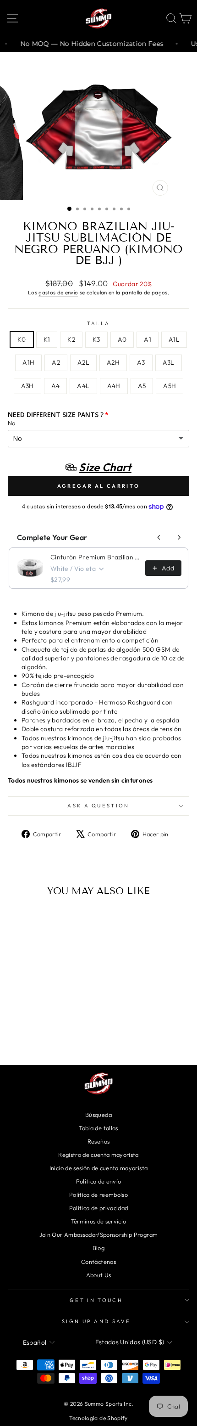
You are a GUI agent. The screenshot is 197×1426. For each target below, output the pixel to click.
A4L (83, 386)
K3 (96, 339)
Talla (98, 323)
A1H (28, 362)
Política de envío (98, 1181)
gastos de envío (58, 292)
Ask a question (98, 805)
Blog (98, 1247)
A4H (113, 386)
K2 (71, 339)
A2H (113, 362)
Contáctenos (98, 1261)
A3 (141, 362)
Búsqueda (98, 1114)
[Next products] (179, 537)
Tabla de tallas (98, 1128)
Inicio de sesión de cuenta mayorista (98, 1168)
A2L (83, 362)
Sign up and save (96, 1321)
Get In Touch (96, 1300)
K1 (47, 339)
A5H (169, 386)
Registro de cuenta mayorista (98, 1154)
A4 (55, 386)
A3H (27, 386)
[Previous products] (159, 537)
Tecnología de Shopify (98, 1418)
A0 (122, 339)
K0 (21, 339)
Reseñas (98, 1141)
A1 (147, 339)
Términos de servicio (98, 1221)
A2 (56, 362)
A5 (142, 386)
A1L (174, 339)
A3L (169, 362)
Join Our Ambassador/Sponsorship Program (98, 1234)
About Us (98, 1275)
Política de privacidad (98, 1208)
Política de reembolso (98, 1194)
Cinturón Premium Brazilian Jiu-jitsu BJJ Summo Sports (95, 557)
